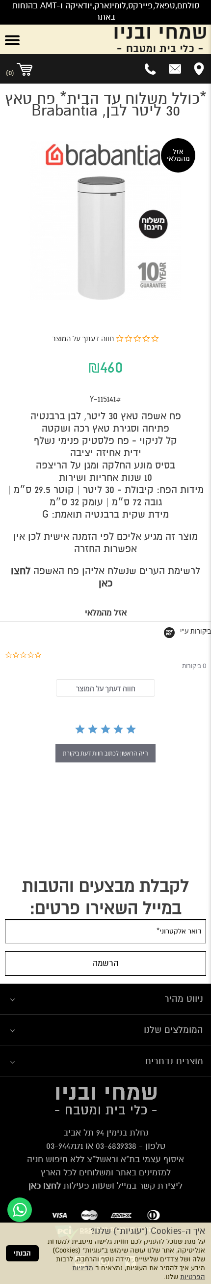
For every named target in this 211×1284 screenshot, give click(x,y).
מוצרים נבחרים (174, 1061)
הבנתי (22, 1253)
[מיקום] (199, 69)
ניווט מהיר (183, 998)
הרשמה (105, 963)
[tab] (105, 688)
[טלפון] (151, 69)
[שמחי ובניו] (123, 39)
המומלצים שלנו (173, 1029)
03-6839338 (116, 1145)
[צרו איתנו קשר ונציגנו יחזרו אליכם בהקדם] (175, 69)
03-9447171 (64, 1145)
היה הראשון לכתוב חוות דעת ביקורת (105, 753)
